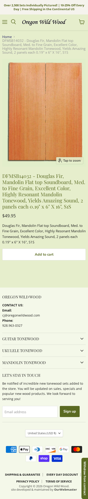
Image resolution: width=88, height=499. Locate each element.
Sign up (69, 411)
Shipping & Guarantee (22, 475)
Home (7, 37)
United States (42, 433)
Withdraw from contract (85, 478)
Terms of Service (59, 481)
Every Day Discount (62, 475)
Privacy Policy (27, 481)
